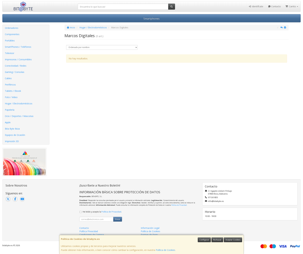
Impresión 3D (12, 141)
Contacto (276, 6)
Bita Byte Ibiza (12, 128)
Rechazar (217, 239)
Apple (8, 122)
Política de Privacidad (179, 205)
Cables (8, 78)
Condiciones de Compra (91, 234)
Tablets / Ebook (13, 90)
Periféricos (10, 84)
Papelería (9, 109)
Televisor (9, 53)
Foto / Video (11, 97)
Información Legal (150, 227)
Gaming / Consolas (14, 72)
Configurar (204, 239)
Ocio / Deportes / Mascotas (19, 116)
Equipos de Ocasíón (15, 134)
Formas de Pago (149, 234)
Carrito (292, 6)
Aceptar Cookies (233, 239)
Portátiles (10, 40)
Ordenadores (11, 27)
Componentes (12, 34)
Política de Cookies (165, 249)
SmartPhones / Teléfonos (18, 46)
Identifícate (257, 6)
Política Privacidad (88, 231)
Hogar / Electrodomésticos (18, 103)
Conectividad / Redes (15, 65)
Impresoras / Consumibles (18, 59)
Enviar (117, 219)
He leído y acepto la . (102, 211)
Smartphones (151, 18)
